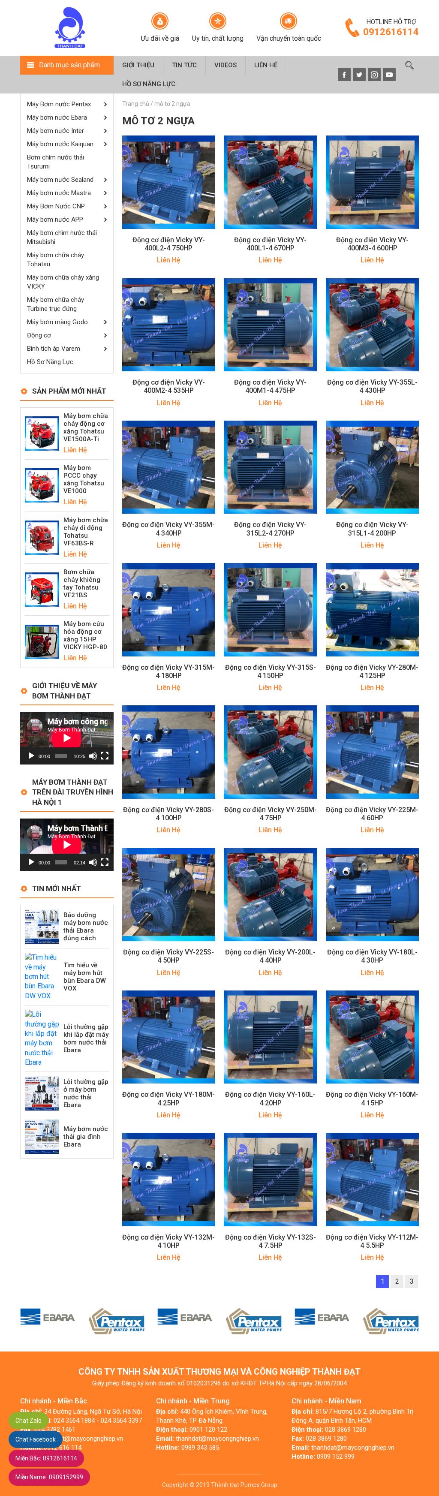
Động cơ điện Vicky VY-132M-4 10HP (168, 1241)
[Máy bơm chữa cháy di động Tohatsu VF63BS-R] (42, 537)
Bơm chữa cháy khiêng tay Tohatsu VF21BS (81, 583)
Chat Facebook (35, 1439)
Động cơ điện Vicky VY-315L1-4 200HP (372, 529)
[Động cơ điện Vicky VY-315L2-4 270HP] (270, 467)
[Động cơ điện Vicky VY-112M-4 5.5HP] (372, 1179)
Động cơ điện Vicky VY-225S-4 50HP (168, 956)
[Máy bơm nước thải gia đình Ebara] (42, 1136)
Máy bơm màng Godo (57, 322)
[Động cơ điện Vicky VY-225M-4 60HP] (372, 751)
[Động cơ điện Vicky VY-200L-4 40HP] (270, 894)
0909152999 (49, 1477)
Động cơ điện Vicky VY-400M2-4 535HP (168, 386)
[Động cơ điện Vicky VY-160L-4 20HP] (270, 1036)
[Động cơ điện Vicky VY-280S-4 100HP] (169, 751)
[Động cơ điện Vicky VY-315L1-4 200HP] (372, 467)
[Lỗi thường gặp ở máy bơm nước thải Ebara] (42, 1093)
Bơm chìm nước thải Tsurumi (55, 162)
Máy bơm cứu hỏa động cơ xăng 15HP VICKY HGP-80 (85, 635)
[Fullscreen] (104, 756)
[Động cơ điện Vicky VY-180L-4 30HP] (372, 894)
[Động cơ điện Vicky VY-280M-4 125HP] (372, 609)
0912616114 (46, 1458)
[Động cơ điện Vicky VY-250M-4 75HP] (270, 751)
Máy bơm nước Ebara (57, 117)
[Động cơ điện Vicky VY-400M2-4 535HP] (169, 324)
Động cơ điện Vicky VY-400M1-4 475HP (270, 386)
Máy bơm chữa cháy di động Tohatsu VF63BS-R (85, 531)
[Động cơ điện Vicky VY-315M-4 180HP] (169, 609)
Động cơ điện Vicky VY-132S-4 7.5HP (270, 1241)
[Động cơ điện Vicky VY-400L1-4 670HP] (270, 182)
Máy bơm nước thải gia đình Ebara (85, 1136)
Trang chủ (135, 103)
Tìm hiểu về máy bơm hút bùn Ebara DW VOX (84, 976)
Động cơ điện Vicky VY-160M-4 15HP (372, 1098)
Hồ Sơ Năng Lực (148, 84)
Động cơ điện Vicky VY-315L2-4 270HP (270, 529)
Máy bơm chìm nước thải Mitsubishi (62, 237)
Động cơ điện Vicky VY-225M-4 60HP (372, 814)
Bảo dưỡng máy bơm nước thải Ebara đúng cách (85, 926)
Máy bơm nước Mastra (59, 193)
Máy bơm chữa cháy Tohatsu (55, 259)
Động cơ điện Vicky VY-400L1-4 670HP (270, 244)
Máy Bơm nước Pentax (59, 104)
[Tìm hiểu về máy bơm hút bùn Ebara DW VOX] (42, 976)
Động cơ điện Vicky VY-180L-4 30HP (372, 956)
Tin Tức (184, 65)
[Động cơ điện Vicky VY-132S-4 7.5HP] (270, 1179)
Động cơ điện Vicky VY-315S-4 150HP (270, 671)
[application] (67, 738)
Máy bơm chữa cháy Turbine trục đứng (55, 304)
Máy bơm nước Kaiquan (60, 144)
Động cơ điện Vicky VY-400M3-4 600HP (372, 244)
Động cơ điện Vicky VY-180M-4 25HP (168, 1098)
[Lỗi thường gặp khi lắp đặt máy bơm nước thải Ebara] (42, 1038)
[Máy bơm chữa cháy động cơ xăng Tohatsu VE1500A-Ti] (42, 433)
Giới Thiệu (138, 65)
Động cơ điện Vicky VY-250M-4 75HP (270, 814)
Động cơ (39, 335)
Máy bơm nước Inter (55, 131)
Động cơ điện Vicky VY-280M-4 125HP (372, 671)
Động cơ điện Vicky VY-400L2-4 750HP (168, 244)
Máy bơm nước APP (55, 219)
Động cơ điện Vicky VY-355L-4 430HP (372, 386)
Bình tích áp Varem (53, 348)
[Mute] (93, 756)
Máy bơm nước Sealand (60, 180)
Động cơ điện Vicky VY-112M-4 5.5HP (372, 1241)
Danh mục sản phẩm (69, 65)
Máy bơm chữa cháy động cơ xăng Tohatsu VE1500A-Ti (85, 427)
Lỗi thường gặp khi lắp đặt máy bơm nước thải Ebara (85, 1038)
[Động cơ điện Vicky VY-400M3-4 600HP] (372, 182)
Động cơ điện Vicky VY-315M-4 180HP (168, 671)
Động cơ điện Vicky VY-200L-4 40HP (270, 956)
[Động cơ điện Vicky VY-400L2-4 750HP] (169, 182)
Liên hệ (265, 65)
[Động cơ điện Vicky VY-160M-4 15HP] (372, 1036)
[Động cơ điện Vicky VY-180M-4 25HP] (169, 1036)
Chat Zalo (28, 1420)
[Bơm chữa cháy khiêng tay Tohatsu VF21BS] (42, 589)
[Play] (31, 756)
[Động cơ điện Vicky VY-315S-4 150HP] (270, 609)
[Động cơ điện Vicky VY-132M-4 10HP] (169, 1179)
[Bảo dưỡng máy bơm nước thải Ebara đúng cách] (42, 926)
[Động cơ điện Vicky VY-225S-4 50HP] (169, 894)
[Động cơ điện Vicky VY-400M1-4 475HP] (270, 324)
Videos (225, 65)
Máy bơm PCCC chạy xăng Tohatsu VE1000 (83, 479)
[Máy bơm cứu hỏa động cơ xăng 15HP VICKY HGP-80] (42, 641)
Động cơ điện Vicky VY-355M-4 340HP (168, 529)
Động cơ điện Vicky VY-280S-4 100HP (168, 814)
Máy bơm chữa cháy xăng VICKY (63, 282)
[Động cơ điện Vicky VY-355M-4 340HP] (169, 467)
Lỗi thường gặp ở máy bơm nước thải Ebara (85, 1093)
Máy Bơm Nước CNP (56, 206)
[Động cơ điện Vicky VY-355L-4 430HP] (372, 324)
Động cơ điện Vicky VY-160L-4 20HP (270, 1098)
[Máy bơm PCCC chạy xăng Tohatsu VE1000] (42, 485)
